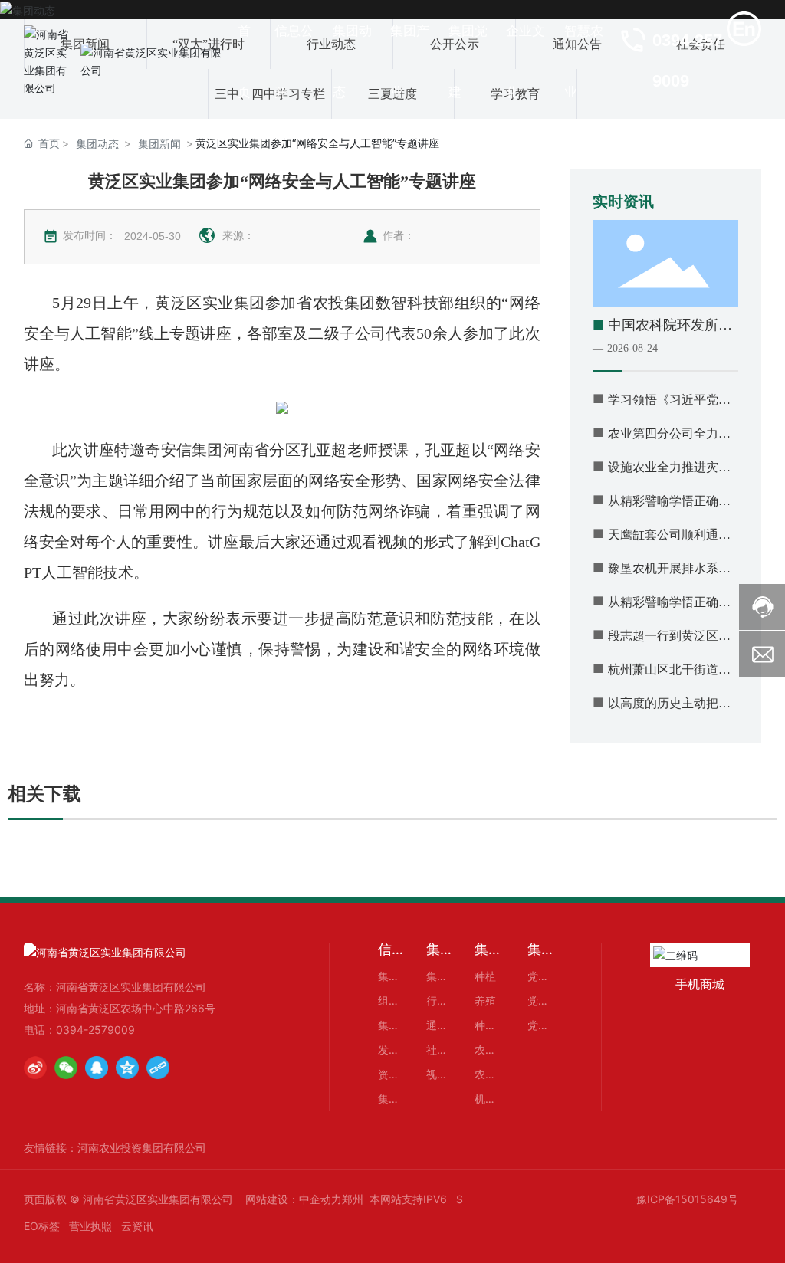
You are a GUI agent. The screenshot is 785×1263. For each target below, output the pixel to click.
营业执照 (90, 1225)
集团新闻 (159, 143)
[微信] (65, 1067)
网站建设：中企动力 (293, 1199)
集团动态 (97, 143)
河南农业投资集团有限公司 (141, 1147)
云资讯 (137, 1225)
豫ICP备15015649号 (687, 1199)
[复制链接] (157, 1067)
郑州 (352, 1199)
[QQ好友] (96, 1067)
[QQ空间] (127, 1067)
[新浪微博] (35, 1067)
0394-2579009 (95, 1029)
